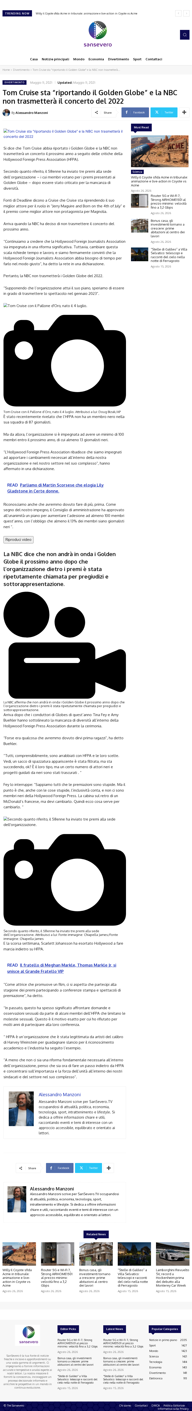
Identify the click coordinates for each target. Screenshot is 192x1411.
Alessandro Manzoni (32, 113)
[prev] (178, 13)
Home (6, 70)
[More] (184, 112)
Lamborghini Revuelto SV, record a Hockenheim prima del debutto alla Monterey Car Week (172, 1277)
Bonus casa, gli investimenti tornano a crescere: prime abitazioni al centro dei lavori (168, 228)
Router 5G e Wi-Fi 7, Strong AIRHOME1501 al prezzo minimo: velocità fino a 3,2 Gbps (89, 13)
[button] (185, 34)
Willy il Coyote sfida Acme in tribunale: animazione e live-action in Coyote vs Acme (159, 181)
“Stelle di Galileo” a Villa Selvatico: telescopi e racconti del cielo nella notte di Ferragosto (169, 255)
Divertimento (21, 70)
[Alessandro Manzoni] (7, 112)
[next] (186, 13)
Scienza (137, 171)
